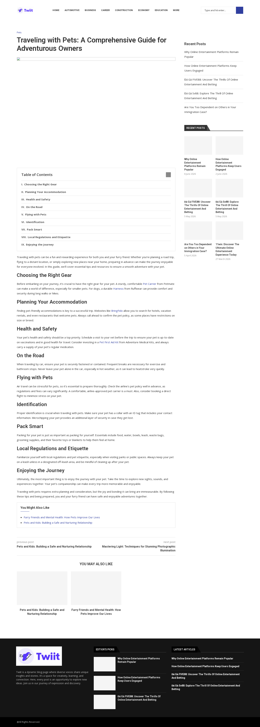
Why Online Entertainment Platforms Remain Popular (195, 164)
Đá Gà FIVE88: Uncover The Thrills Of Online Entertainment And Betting (197, 207)
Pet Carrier (149, 284)
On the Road (34, 207)
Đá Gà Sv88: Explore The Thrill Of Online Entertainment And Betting (227, 207)
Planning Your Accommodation (45, 192)
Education (161, 10)
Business (90, 10)
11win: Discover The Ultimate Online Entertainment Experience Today (227, 249)
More (176, 10)
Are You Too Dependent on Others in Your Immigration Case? (198, 248)
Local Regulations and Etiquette (49, 237)
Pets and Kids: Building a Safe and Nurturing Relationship (58, 522)
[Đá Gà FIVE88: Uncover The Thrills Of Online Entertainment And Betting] (198, 188)
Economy (143, 10)
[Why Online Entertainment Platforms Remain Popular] (198, 145)
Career (105, 10)
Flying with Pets (35, 214)
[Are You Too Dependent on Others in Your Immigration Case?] (198, 230)
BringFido (117, 310)
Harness (118, 288)
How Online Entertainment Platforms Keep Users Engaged (228, 164)
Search (239, 10)
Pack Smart (34, 229)
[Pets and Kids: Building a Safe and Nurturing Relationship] (42, 588)
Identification (35, 222)
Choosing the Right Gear (40, 184)
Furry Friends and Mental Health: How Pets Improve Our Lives (62, 517)
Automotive (72, 10)
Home (56, 10)
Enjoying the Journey (40, 244)
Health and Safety (38, 199)
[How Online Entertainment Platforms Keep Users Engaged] (229, 145)
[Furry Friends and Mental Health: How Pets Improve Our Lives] (96, 588)
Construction (124, 10)
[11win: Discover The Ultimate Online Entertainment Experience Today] (229, 230)
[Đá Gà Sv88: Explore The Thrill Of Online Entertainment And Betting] (229, 188)
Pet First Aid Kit (109, 342)
